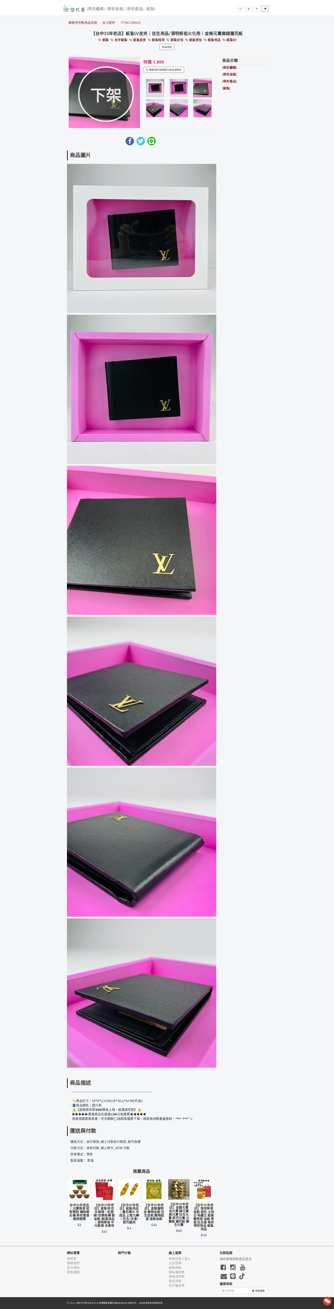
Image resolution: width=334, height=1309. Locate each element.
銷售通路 (73, 1272)
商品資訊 (167, 47)
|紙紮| (151, 9)
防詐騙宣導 (177, 1285)
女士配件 (108, 23)
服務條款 (175, 1268)
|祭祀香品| (135, 9)
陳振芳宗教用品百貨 (82, 23)
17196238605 (131, 23)
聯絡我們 (73, 1263)
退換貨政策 (177, 1276)
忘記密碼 (175, 1263)
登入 (187, 1259)
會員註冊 (175, 1259)
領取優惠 (260, 1290)
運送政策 (175, 1281)
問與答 (72, 1259)
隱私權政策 (177, 1272)
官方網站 (73, 1268)
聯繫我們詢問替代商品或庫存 (165, 69)
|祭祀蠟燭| (96, 9)
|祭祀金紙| (115, 9)
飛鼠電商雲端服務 (149, 1303)
